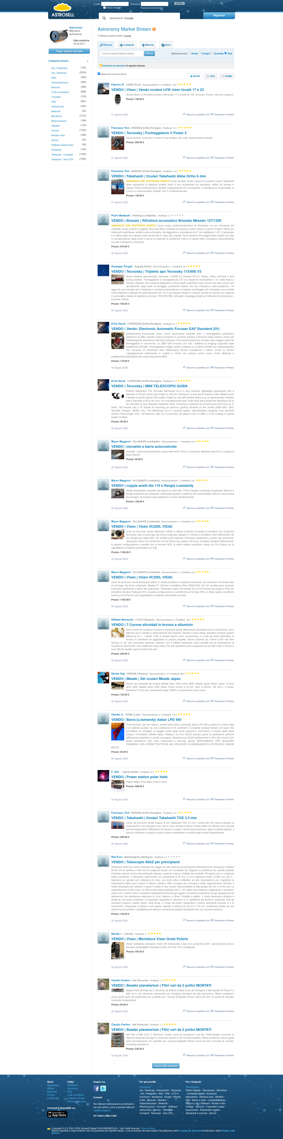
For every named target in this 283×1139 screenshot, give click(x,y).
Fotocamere (57, 106)
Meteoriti (55, 111)
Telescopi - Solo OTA (62, 159)
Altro (53, 77)
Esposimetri (192, 1110)
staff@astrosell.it (102, 1110)
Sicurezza (72, 1088)
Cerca (149, 53)
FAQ (69, 1091)
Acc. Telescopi (58, 72)
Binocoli (55, 87)
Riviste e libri (58, 135)
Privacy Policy (148, 1128)
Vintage (190, 1106)
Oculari (55, 130)
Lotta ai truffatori (75, 1095)
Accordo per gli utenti (189, 1130)
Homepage (53, 1085)
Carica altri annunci (166, 1066)
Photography (192, 1087)
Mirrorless (222, 1090)
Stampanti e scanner (196, 1113)
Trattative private (76, 1098)
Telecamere (208, 1090)
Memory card (206, 1097)
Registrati (52, 1091)
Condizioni (53, 1098)
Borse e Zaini (199, 1100)
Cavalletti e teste (216, 1100)
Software (205, 1103)
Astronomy (145, 1087)
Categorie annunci (59, 60)
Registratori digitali (210, 1110)
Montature (56, 116)
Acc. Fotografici (59, 68)
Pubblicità (72, 1085)
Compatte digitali (196, 1093)
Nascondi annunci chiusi (113, 74)
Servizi (55, 140)
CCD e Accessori (60, 92)
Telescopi (56, 149)
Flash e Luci (192, 1103)
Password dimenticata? (152, 8)
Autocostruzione (59, 82)
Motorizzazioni (59, 120)
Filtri (53, 101)
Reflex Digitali (193, 1090)
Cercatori (56, 96)
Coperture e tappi (215, 1106)
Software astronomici (62, 144)
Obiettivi (55, 125)
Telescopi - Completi (62, 154)
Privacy (51, 1095)
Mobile (50, 1088)
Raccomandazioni (76, 1101)
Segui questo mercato (69, 51)
